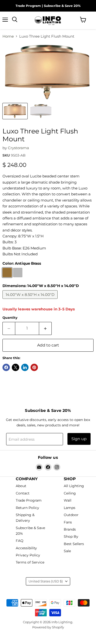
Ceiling (70, 493)
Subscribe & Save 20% (62, 6)
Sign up (79, 438)
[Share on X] (15, 367)
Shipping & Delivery (25, 518)
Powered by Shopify (48, 627)
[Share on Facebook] (6, 367)
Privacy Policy (28, 555)
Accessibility (26, 548)
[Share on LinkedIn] (25, 367)
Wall (67, 500)
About (21, 486)
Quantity (9, 317)
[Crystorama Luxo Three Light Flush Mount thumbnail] (15, 111)
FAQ (19, 540)
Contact (23, 493)
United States (46, 581)
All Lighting (74, 486)
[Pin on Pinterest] (34, 367)
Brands (70, 529)
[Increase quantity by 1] (45, 328)
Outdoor (71, 515)
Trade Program (28, 6)
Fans (68, 522)
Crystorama (18, 147)
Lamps (69, 508)
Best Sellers (74, 544)
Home (8, 36)
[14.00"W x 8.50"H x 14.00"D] (30, 300)
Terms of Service (30, 562)
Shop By (71, 537)
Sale (67, 551)
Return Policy (27, 508)
